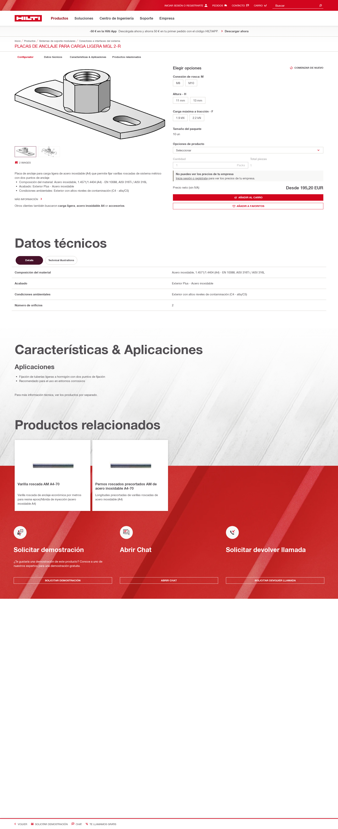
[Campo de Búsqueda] (320, 5)
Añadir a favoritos (250, 206)
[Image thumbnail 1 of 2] (25, 151)
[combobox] (297, 5)
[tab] (25, 57)
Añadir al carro (250, 197)
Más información (26, 199)
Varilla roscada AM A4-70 (38, 484)
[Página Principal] (28, 18)
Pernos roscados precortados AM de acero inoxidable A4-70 (126, 486)
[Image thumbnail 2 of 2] (49, 151)
